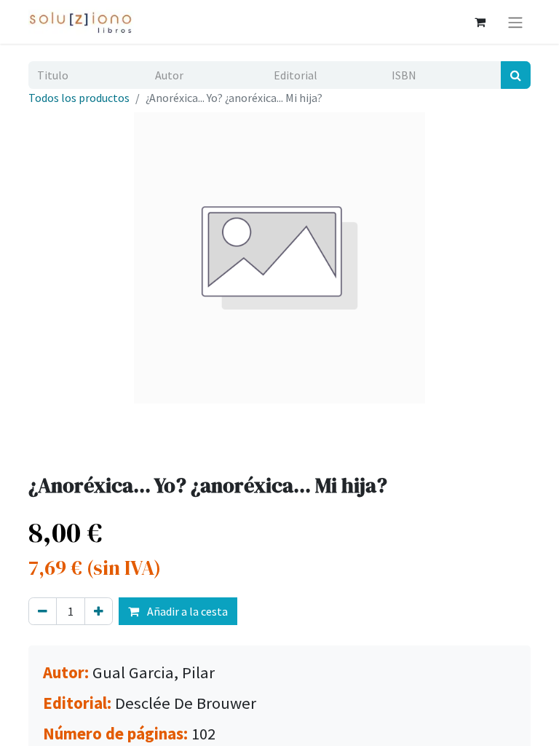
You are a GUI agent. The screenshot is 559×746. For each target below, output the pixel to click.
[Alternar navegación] (515, 22)
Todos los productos (79, 97)
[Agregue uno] (98, 611)
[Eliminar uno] (42, 611)
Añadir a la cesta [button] (186, 611)
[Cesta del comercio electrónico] (479, 21)
